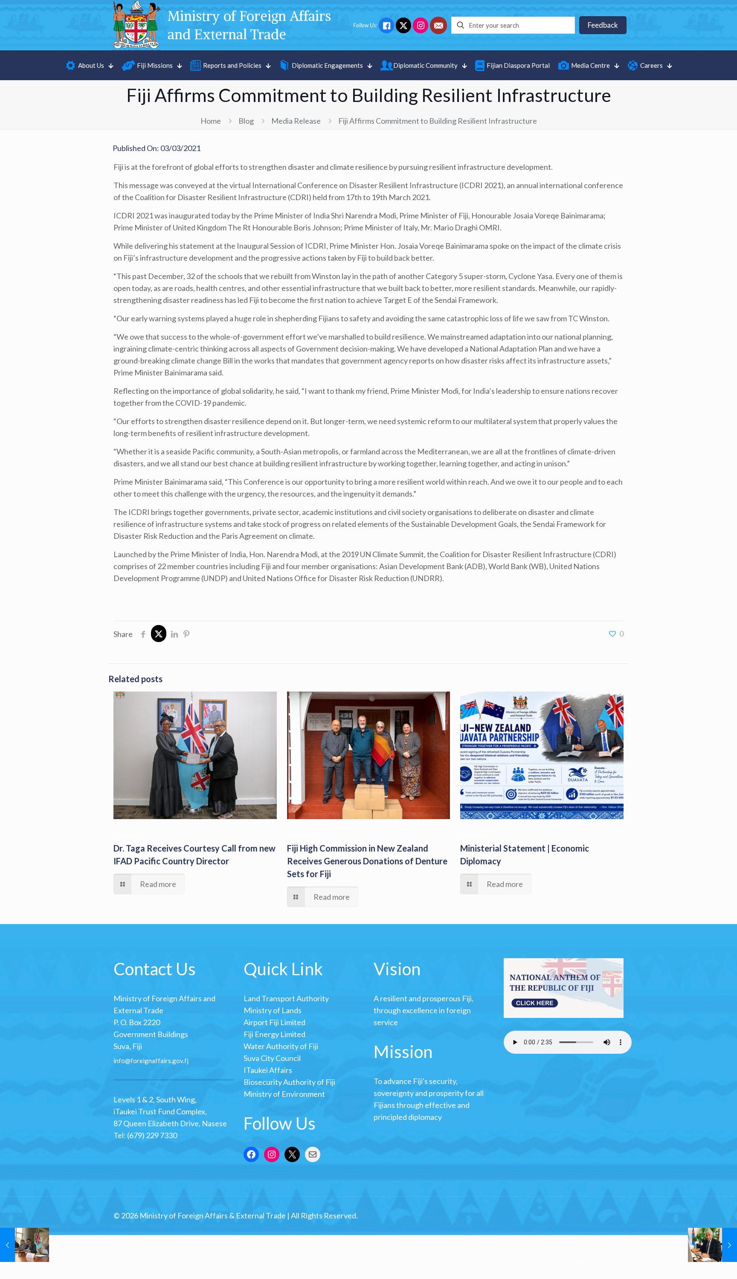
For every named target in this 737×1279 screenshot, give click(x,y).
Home (210, 120)
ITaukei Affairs (268, 1070)
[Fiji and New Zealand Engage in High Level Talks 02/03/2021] (24, 1245)
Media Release (296, 120)
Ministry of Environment (284, 1094)
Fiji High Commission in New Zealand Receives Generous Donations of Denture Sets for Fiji (367, 861)
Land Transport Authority (286, 998)
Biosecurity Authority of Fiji (289, 1082)
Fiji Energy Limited (274, 1034)
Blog (246, 120)
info (119, 1060)
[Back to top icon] (579, 1261)
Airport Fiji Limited (274, 1022)
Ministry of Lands (273, 1010)
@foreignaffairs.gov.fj (157, 1060)
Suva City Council (272, 1058)
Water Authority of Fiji (281, 1046)
